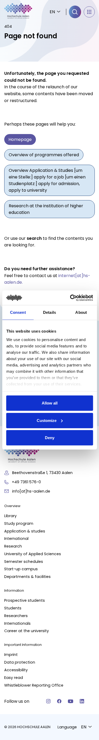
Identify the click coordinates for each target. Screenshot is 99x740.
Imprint (11, 654)
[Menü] (89, 11)
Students (12, 608)
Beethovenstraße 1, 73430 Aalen (42, 472)
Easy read (13, 677)
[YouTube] (71, 701)
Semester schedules (23, 561)
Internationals (17, 623)
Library (10, 515)
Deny (49, 437)
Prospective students (24, 600)
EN (52, 12)
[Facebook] (59, 701)
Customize (46, 420)
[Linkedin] (82, 701)
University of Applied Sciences (32, 554)
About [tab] (81, 312)
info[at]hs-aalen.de (31, 491)
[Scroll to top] (86, 624)
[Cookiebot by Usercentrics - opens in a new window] (70, 297)
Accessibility (16, 670)
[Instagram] (48, 701)
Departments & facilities (27, 576)
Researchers (16, 615)
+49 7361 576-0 (26, 482)
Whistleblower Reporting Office (33, 685)
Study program (18, 523)
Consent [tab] (18, 312)
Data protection (19, 662)
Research (13, 546)
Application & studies (24, 531)
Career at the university (26, 630)
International (16, 538)
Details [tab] (49, 312)
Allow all (50, 403)
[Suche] (75, 12)
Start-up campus (21, 569)
